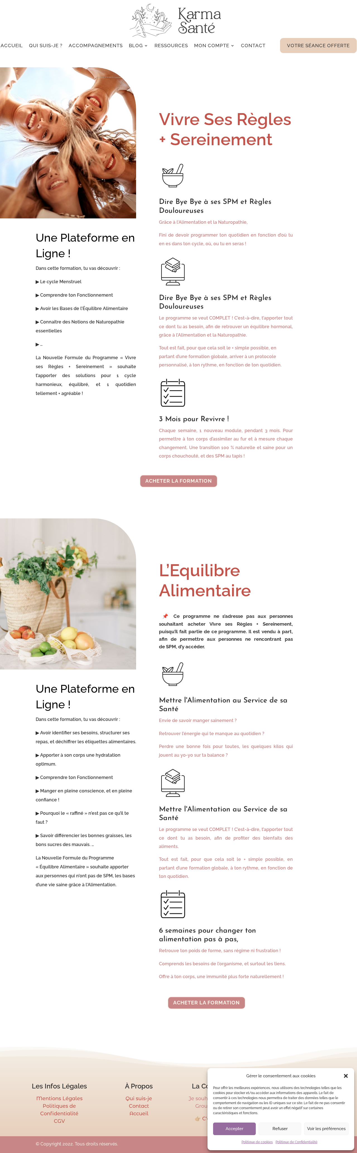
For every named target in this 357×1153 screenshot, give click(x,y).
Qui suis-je (139, 1098)
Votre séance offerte (318, 45)
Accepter (234, 1128)
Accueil (138, 1114)
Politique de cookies (257, 1142)
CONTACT (253, 45)
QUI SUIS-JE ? (45, 45)
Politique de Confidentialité (296, 1142)
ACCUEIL (12, 45)
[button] (346, 1076)
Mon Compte (211, 45)
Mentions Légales (59, 1098)
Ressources (171, 45)
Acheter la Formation (178, 481)
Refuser (280, 1128)
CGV (59, 1121)
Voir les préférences (326, 1128)
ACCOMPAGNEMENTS (96, 45)
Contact (139, 1106)
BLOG (136, 45)
